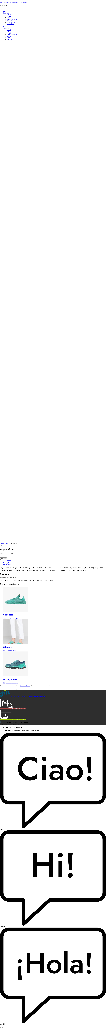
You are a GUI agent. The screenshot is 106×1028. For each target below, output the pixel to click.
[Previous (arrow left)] (0, 1027)
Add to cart (3, 558)
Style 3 (9, 17)
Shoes (7, 544)
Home (5, 11)
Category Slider (12, 19)
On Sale (9, 21)
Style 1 (9, 14)
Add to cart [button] (14, 618)
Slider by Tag (11, 22)
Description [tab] (7, 563)
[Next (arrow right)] (2, 1027)
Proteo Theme (25, 686)
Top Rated (10, 24)
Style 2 (9, 16)
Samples (6, 13)
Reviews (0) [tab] (7, 564)
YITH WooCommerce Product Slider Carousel (14, 2)
